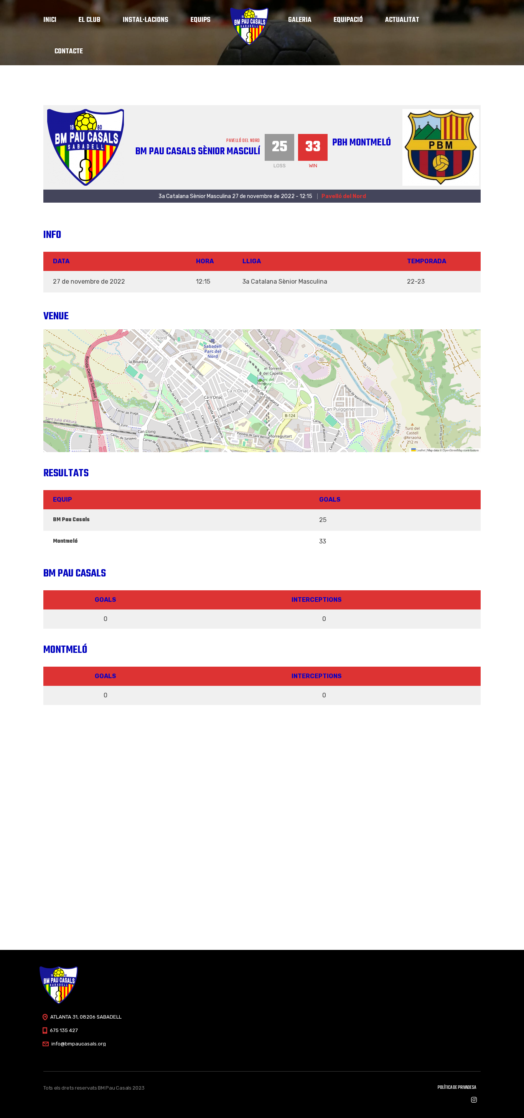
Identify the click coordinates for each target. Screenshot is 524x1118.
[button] (262, 383)
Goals (105, 599)
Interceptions (317, 599)
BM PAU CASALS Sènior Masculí (197, 151)
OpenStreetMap (453, 450)
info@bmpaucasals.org (78, 1044)
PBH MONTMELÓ (361, 142)
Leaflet (420, 450)
